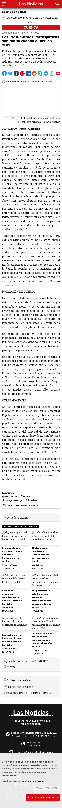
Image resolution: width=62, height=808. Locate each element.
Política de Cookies (31, 724)
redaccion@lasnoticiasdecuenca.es (34, 752)
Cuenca (31, 27)
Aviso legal (18, 721)
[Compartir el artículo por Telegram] (46, 73)
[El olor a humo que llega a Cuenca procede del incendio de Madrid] (46, 538)
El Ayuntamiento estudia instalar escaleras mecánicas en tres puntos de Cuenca (42, 597)
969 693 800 (34, 742)
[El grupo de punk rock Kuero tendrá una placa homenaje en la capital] (16, 538)
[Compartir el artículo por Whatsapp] (52, 73)
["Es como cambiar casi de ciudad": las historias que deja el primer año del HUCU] (46, 623)
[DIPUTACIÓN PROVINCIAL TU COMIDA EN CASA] (31, 19)
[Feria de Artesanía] (16, 517)
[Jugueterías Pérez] (15, 661)
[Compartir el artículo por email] (58, 73)
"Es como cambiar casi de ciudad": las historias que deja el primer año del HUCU (42, 640)
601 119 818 (34, 745)
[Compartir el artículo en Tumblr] (16, 73)
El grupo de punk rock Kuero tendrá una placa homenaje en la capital (12, 554)
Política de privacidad (38, 721)
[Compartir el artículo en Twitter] (10, 73)
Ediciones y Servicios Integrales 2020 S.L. (34, 733)
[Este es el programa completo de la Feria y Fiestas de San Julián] (16, 581)
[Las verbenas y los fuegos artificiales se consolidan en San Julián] (16, 623)
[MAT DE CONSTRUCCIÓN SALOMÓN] (27, 692)
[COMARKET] (40, 661)
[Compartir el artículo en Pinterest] (22, 73)
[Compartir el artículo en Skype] (40, 73)
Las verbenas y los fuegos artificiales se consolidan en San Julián (12, 640)
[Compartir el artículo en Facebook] (4, 73)
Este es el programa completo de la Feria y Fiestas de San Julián (12, 597)
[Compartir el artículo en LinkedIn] (28, 73)
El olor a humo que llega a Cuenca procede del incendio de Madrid (41, 554)
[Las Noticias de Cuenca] (19, 680)
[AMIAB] (9, 667)
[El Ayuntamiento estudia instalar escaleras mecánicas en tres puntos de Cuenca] (46, 581)
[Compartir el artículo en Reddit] (34, 73)
